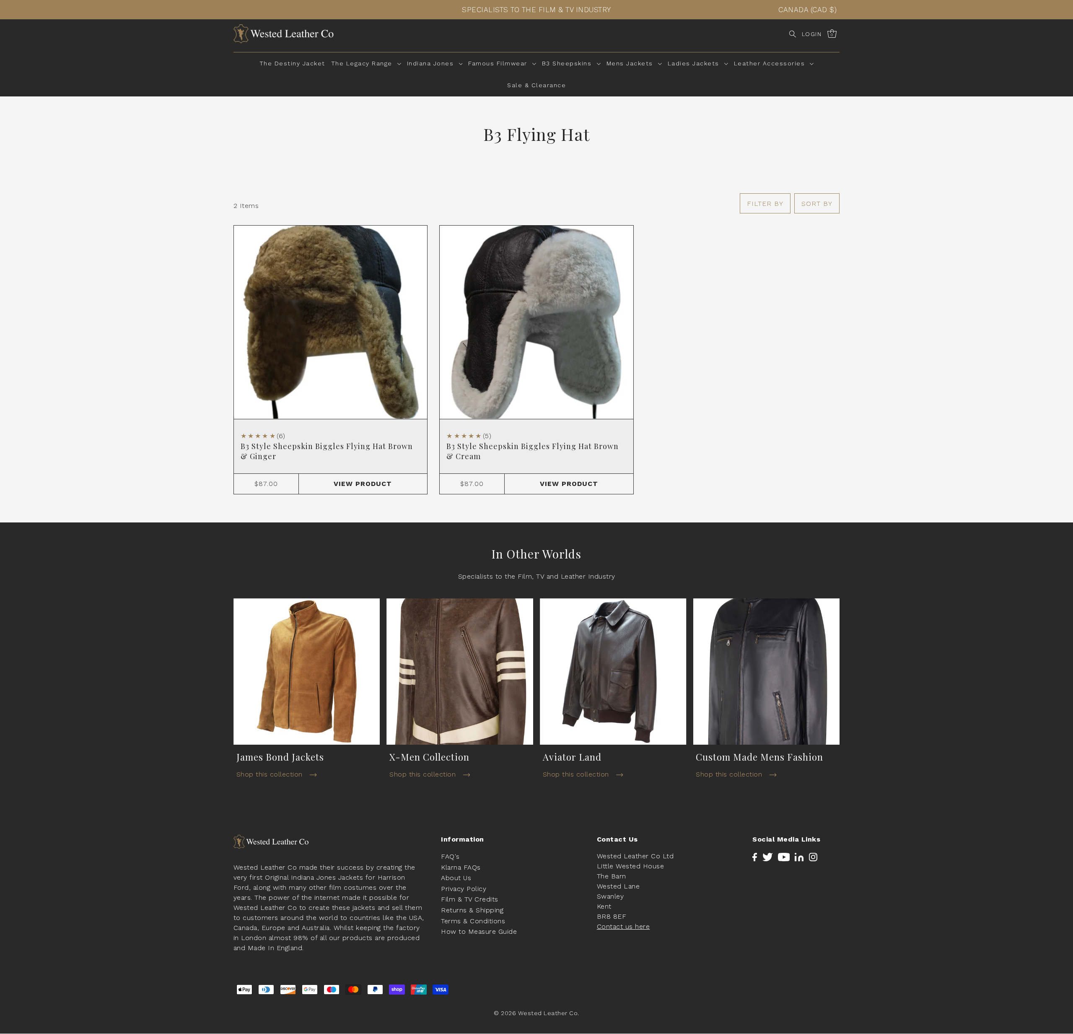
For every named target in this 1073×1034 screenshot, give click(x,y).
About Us (456, 878)
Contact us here (623, 927)
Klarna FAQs (461, 867)
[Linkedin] (799, 857)
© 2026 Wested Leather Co (536, 1013)
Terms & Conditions (473, 921)
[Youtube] (784, 857)
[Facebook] (754, 857)
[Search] (792, 34)
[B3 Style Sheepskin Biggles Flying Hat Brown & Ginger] (330, 322)
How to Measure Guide (479, 932)
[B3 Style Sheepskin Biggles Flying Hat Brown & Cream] (536, 322)
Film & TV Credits (469, 900)
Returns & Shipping (472, 910)
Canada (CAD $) (807, 9)
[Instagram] (813, 857)
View (363, 484)
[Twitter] (767, 857)
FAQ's (450, 857)
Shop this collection (270, 774)
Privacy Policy (463, 889)
